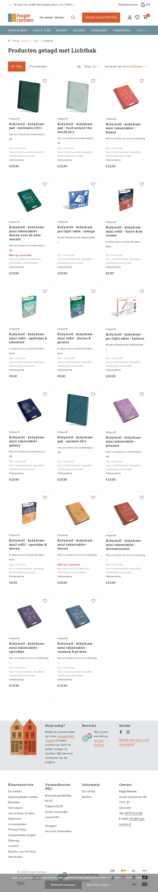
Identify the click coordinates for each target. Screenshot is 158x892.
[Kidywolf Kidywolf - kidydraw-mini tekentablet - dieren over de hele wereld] (29, 200)
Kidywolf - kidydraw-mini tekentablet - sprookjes (27, 648)
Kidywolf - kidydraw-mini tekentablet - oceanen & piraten (75, 648)
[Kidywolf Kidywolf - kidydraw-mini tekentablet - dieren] (77, 513)
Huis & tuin (41, 30)
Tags (36, 40)
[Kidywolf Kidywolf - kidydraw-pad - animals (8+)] (77, 410)
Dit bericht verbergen (63, 884)
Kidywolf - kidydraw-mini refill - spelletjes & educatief (28, 338)
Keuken (61, 30)
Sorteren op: (113, 66)
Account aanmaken (58, 831)
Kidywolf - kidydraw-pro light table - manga (76, 229)
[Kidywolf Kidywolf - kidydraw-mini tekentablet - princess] (126, 410)
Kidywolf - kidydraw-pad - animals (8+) (75, 439)
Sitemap (14, 840)
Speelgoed (99, 30)
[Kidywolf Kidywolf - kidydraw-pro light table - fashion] (126, 307)
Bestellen (14, 802)
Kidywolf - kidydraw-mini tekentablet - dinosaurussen (124, 545)
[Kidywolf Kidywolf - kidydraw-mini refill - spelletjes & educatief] (29, 307)
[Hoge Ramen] (21, 17)
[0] (144, 17)
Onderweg (121, 30)
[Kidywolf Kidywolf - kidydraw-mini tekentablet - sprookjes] (29, 616)
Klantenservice (128, 4)
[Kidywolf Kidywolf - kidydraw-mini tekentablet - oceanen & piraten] (77, 616)
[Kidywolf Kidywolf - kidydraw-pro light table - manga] (77, 200)
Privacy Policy (17, 829)
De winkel (46, 17)
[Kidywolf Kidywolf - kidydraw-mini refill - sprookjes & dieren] (29, 513)
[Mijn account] (130, 17)
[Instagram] (128, 732)
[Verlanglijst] (137, 17)
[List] (79, 66)
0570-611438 (133, 813)
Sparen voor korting (21, 851)
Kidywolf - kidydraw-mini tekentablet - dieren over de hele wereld (27, 233)
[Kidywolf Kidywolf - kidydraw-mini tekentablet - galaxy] (29, 410)
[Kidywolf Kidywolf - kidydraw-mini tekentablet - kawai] (126, 97)
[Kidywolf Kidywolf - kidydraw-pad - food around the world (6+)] (77, 97)
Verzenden (15, 857)
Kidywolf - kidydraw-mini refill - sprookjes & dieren (28, 544)
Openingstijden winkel (23, 797)
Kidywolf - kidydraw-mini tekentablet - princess (124, 441)
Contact (13, 846)
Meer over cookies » (98, 884)
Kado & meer (17, 30)
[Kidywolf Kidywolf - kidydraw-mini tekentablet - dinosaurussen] (126, 513)
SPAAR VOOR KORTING (101, 17)
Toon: (88, 66)
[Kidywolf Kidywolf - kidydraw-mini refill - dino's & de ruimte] (126, 200)
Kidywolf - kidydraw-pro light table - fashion (125, 336)
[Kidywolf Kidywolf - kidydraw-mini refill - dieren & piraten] (77, 307)
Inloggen (51, 826)
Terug (15, 40)
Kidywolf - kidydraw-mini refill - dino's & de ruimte (124, 231)
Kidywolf (14, 118)
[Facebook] (120, 732)
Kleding (79, 30)
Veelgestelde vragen (22, 835)
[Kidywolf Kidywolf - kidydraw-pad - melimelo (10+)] (29, 97)
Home (25, 40)
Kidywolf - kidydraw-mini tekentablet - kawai (124, 128)
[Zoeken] (73, 17)
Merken (59, 17)
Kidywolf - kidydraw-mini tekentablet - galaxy (27, 441)
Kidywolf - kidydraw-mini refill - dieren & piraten (75, 338)
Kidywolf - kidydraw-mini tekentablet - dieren (75, 544)
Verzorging (145, 30)
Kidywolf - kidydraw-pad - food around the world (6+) (75, 128)
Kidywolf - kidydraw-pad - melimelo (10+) (27, 126)
